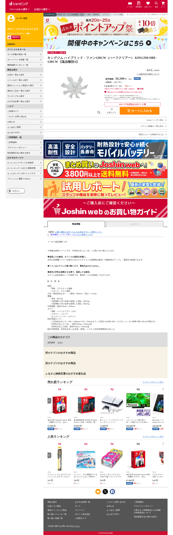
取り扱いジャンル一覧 (56, 514)
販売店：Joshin (153, 70)
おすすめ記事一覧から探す (18, 101)
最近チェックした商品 (56, 510)
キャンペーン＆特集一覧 (17, 60)
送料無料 (51, 342)
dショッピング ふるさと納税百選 (21, 168)
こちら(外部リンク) (83, 235)
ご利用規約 (12, 142)
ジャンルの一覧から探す (17, 80)
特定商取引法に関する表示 (18, 153)
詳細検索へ (11, 44)
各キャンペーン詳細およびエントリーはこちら (124, 92)
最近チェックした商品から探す (20, 85)
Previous (49, 401)
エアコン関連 (118, 14)
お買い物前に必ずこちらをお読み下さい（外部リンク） (79, 232)
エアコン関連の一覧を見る (152, 126)
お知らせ (11, 122)
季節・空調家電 (93, 14)
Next (162, 401)
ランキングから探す (15, 96)
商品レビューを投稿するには (151, 134)
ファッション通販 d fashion (18, 179)
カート (78, 506)
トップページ (50, 14)
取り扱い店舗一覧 (55, 518)
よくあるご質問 (14, 127)
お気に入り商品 (54, 506)
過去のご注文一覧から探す (18, 91)
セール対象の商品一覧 (16, 54)
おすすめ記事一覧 (82, 502)
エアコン (106, 14)
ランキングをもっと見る (153, 382)
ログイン (16, 191)
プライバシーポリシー (16, 148)
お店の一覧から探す (15, 75)
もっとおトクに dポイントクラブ (21, 173)
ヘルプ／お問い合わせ (16, 117)
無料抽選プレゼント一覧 (17, 65)
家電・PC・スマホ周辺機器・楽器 (70, 14)
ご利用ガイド (13, 111)
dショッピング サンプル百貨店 (20, 163)
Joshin (60, 342)
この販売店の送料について (148, 74)
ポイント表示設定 (82, 514)
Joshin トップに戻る (155, 120)
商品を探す (52, 502)
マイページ (79, 510)
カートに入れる (139, 111)
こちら (77, 526)
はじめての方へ (14, 132)
